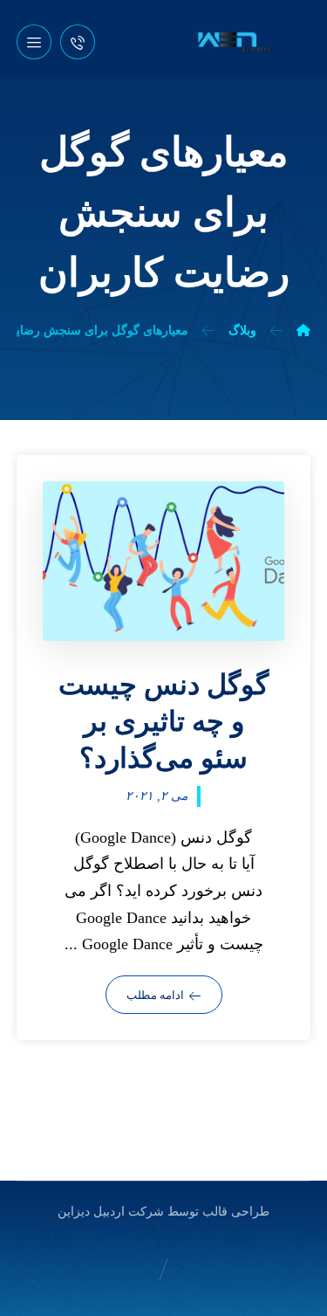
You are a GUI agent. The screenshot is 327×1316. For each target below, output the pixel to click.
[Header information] (77, 40)
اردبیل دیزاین (91, 1211)
